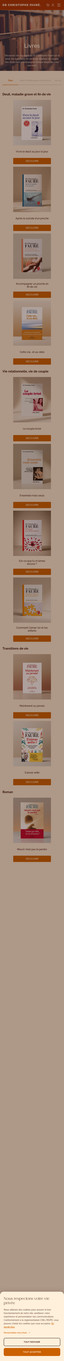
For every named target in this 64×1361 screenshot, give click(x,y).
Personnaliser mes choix (15, 1333)
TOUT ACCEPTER (32, 1352)
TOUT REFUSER (32, 1342)
